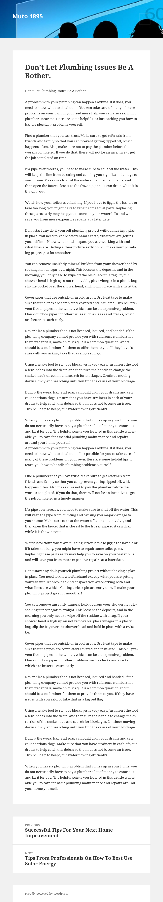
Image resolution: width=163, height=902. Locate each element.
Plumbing (48, 91)
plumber (105, 146)
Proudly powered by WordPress (46, 893)
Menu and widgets (145, 24)
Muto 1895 (28, 16)
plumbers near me (39, 118)
